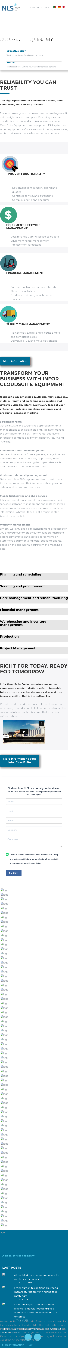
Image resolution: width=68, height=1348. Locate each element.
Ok (31, 1344)
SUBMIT (14, 872)
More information (15, 361)
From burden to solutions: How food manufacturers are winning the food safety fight (36, 1291)
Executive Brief (16, 50)
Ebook (10, 62)
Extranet (46, 7)
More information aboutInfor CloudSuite (19, 760)
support (34, 7)
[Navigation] (5, 21)
